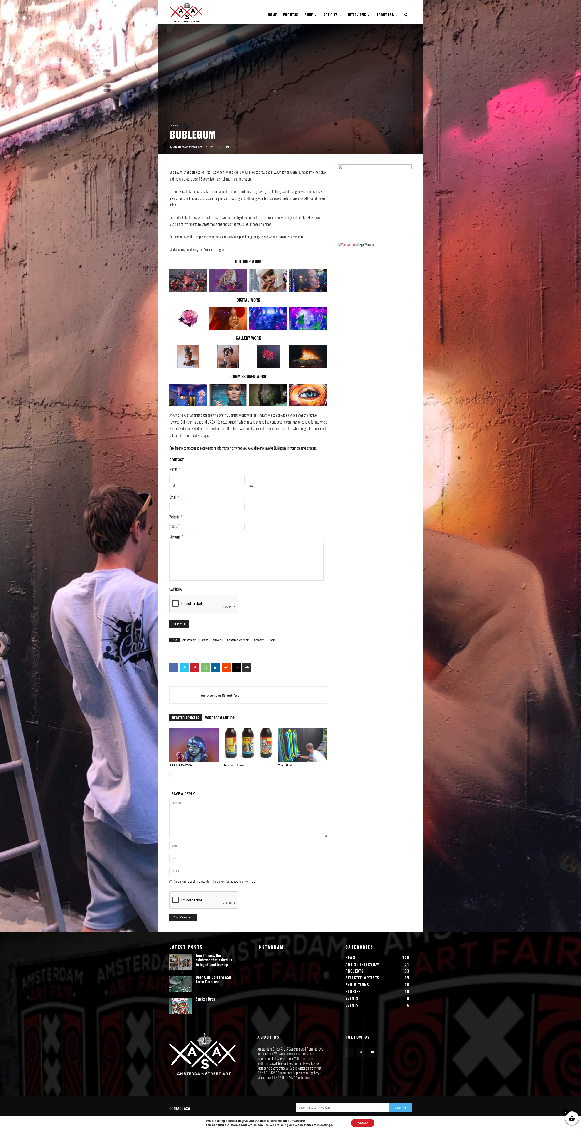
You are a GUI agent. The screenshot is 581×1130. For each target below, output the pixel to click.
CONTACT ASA (179, 1109)
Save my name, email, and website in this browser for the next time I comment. (214, 881)
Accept (363, 1123)
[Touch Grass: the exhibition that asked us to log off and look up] (180, 962)
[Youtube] (372, 1052)
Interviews (357, 15)
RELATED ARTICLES (185, 718)
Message (176, 537)
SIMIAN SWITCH (180, 765)
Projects (290, 15)
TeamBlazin (285, 765)
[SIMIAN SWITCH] (194, 745)
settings (326, 1125)
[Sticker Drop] (180, 1006)
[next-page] (179, 774)
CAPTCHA (175, 590)
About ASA (385, 15)
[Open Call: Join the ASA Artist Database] (180, 984)
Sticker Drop (205, 999)
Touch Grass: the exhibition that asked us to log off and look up (214, 960)
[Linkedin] (215, 667)
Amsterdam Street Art (187, 147)
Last (250, 485)
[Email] (236, 667)
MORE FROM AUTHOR (220, 718)
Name (174, 469)
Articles (330, 15)
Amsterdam (189, 640)
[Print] (246, 667)
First (172, 485)
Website (175, 517)
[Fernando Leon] (248, 745)
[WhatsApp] (205, 667)
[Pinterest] (194, 667)
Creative (259, 640)
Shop (309, 15)
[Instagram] (361, 1052)
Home (272, 15)
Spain (272, 640)
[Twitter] (184, 667)
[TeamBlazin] (302, 745)
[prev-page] (172, 774)
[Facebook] (173, 667)
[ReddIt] (226, 667)
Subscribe (400, 1107)
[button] (406, 15)
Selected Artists (179, 125)
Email (174, 497)
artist (205, 640)
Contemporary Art (238, 640)
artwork (217, 640)
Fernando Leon (234, 765)
